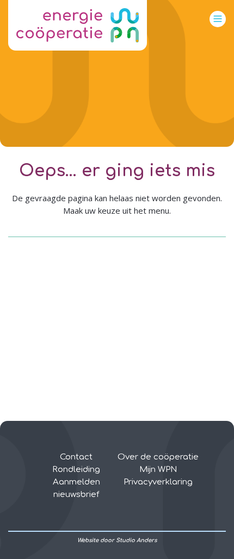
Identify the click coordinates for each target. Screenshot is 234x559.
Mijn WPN (158, 469)
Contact (76, 457)
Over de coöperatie (158, 457)
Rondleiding (76, 469)
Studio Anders (136, 540)
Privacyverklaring (158, 482)
